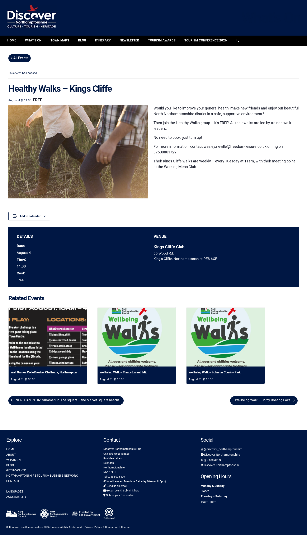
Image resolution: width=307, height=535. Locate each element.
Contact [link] (126, 527)
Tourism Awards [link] (161, 40)
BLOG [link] (10, 465)
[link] (237, 41)
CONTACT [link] (12, 481)
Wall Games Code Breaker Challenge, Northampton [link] (43, 372)
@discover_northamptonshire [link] (222, 449)
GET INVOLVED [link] (16, 470)
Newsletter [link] (129, 40)
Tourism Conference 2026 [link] (205, 40)
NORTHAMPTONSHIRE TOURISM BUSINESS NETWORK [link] (42, 475)
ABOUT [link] (11, 454)
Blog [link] (82, 40)
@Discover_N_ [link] (212, 460)
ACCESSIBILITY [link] (16, 496)
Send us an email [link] (116, 485)
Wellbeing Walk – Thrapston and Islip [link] (123, 372)
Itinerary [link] (103, 40)
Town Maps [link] (60, 40)
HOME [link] (10, 449)
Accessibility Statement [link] (67, 527)
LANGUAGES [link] (14, 491)
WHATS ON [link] (13, 460)
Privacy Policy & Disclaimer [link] (102, 527)
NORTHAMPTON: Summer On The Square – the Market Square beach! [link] (67, 400)
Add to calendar (30, 216)
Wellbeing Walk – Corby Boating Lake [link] (263, 400)
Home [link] (11, 40)
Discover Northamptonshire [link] (222, 454)
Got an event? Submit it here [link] (122, 490)
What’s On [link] (33, 40)
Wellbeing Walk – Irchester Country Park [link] (215, 372)
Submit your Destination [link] (119, 495)
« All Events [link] (19, 58)
